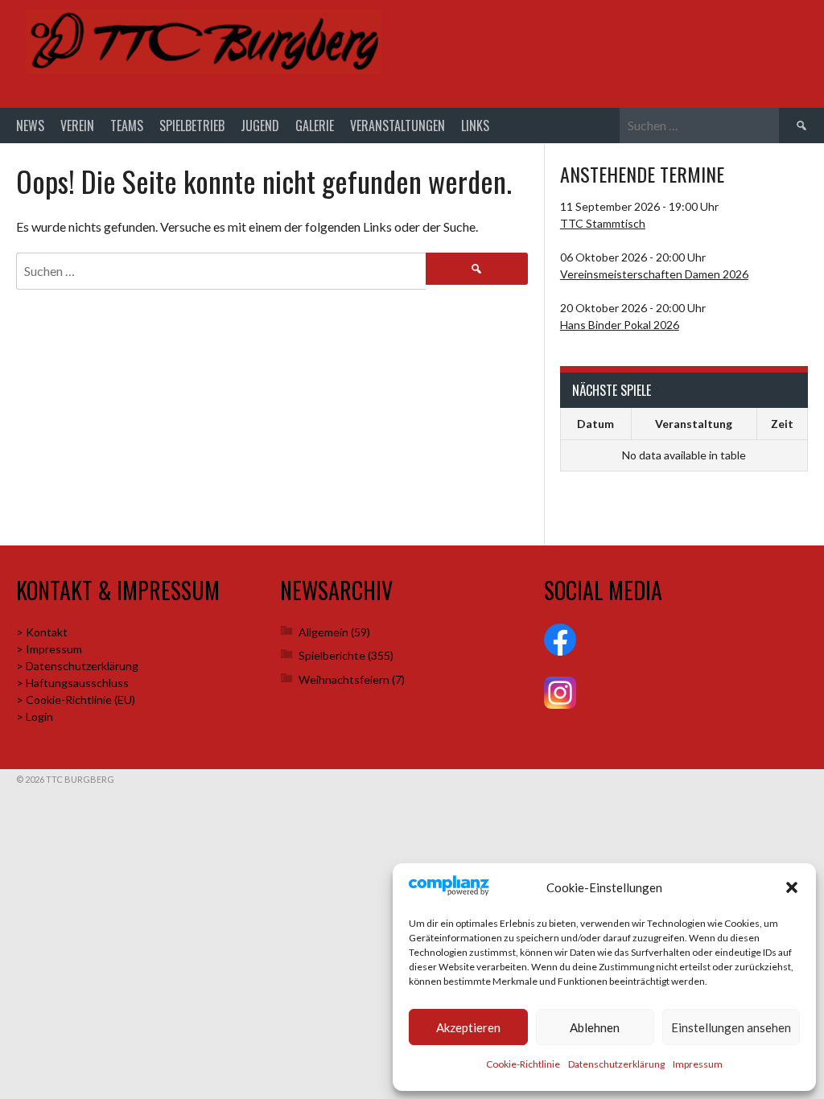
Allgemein (323, 632)
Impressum (698, 1064)
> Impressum (49, 649)
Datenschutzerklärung (616, 1064)
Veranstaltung (693, 423)
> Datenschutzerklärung (77, 666)
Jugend (260, 125)
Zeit (782, 423)
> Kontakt (42, 632)
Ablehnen (595, 1027)
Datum (595, 423)
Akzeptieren (468, 1027)
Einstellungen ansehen (731, 1027)
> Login (34, 716)
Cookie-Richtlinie (523, 1064)
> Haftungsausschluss (72, 682)
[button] (792, 887)
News (30, 125)
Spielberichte (332, 655)
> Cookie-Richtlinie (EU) (75, 699)
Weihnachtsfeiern (344, 679)
